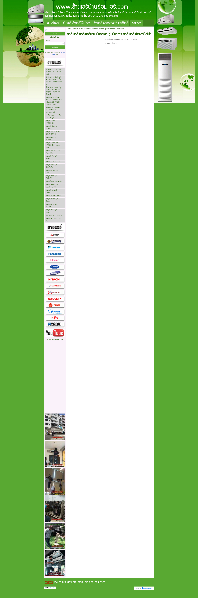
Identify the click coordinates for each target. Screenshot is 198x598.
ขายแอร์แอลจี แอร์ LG (79, 29)
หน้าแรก (69, 29)
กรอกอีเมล (47, 40)
